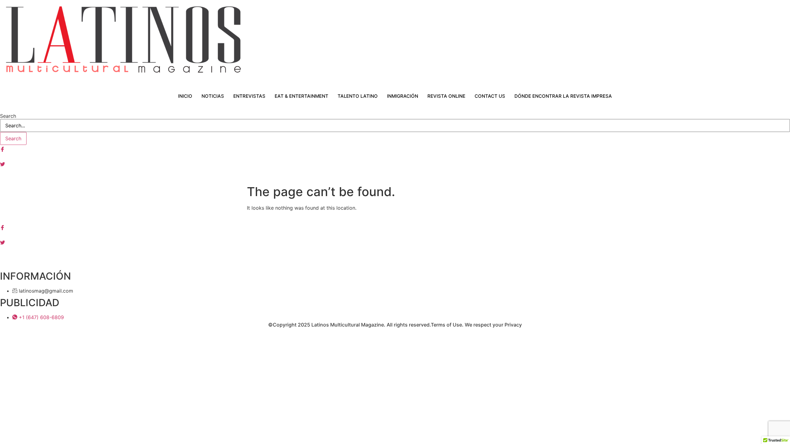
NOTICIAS (213, 96)
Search (8, 115)
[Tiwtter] (395, 163)
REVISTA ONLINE (446, 96)
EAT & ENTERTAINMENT (301, 96)
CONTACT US (490, 96)
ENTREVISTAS (249, 96)
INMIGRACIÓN (402, 96)
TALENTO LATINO (358, 96)
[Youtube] (395, 171)
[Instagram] (395, 156)
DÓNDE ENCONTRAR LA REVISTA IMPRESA (563, 96)
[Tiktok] (395, 178)
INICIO (185, 96)
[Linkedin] (395, 249)
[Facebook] (395, 148)
